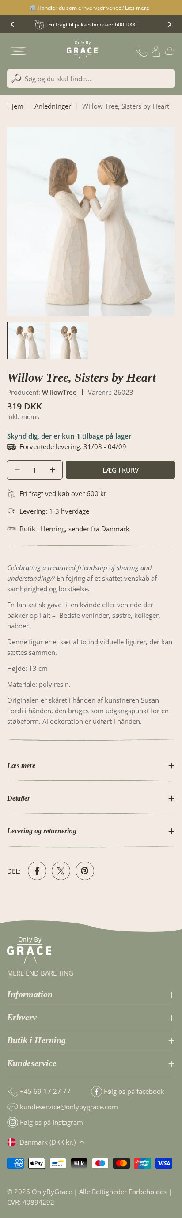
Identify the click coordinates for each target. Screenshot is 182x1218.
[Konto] (156, 51)
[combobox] (91, 78)
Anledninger (52, 106)
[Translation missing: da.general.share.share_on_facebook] (37, 871)
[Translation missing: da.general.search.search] (16, 78)
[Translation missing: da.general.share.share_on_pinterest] (85, 871)
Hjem (15, 106)
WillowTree (59, 392)
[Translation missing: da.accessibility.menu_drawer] (18, 51)
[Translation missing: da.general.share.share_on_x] (61, 871)
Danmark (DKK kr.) (47, 1142)
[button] (12, 24)
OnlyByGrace (52, 1191)
